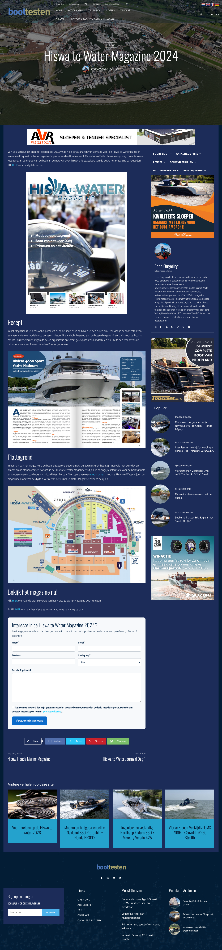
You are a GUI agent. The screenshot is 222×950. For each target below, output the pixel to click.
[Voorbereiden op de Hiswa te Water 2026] (32, 804)
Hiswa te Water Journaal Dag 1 (124, 759)
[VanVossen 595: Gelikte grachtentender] (174, 929)
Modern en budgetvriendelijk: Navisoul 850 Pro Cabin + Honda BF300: (193, 426)
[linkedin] (161, 326)
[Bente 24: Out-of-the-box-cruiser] (174, 903)
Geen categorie (183, 489)
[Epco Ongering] (86, 69)
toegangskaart (98, 474)
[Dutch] (203, 4)
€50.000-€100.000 (183, 417)
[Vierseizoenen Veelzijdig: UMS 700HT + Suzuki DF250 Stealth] (160, 470)
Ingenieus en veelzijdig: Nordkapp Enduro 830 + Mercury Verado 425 (194, 449)
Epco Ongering (103, 69)
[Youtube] (217, 14)
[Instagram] (206, 14)
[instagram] (156, 326)
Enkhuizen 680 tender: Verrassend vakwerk (141, 926)
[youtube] (189, 326)
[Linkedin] (212, 14)
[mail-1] (167, 326)
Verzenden (51, 912)
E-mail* (81, 643)
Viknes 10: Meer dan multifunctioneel (133, 916)
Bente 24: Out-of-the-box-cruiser (195, 903)
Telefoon (16, 656)
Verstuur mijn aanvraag (29, 720)
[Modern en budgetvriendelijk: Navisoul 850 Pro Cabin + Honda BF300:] (160, 423)
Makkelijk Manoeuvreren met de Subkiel (193, 496)
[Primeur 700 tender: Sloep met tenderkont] (174, 916)
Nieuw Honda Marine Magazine (29, 759)
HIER (15, 165)
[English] (208, 4)
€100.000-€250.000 (184, 442)
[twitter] (183, 326)
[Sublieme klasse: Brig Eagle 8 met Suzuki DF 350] (160, 517)
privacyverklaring (52, 712)
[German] (217, 4)
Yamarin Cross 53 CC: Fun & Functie (137, 937)
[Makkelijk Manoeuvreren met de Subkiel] (160, 494)
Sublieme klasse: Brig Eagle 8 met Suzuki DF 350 (194, 519)
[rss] (172, 326)
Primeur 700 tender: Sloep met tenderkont (198, 916)
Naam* (15, 643)
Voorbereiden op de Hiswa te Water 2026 (32, 830)
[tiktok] (178, 326)
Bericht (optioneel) (21, 670)
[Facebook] (201, 14)
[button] (127, 4)
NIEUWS (111, 45)
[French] (212, 4)
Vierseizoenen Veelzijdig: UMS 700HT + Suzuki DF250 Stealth (192, 473)
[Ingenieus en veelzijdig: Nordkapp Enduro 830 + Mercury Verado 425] (160, 447)
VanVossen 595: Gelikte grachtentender (194, 929)
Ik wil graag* (84, 656)
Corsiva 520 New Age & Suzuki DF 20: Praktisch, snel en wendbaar (139, 903)
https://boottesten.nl (163, 271)
